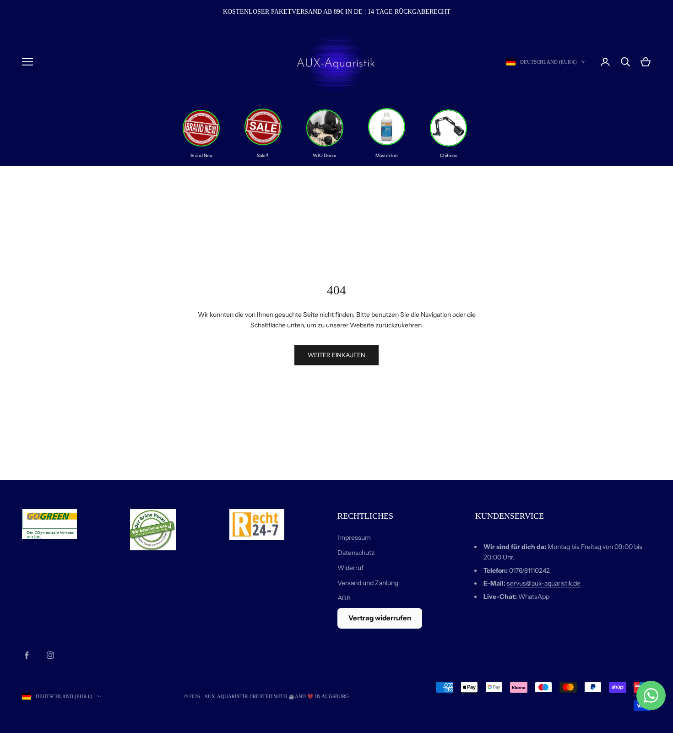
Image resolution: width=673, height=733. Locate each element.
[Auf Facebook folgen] (26, 655)
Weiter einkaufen (336, 354)
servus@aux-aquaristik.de (544, 583)
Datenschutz (355, 552)
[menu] (27, 61)
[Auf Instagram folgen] (50, 655)
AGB (344, 598)
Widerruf (350, 568)
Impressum (354, 537)
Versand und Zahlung (367, 583)
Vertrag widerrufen (379, 618)
